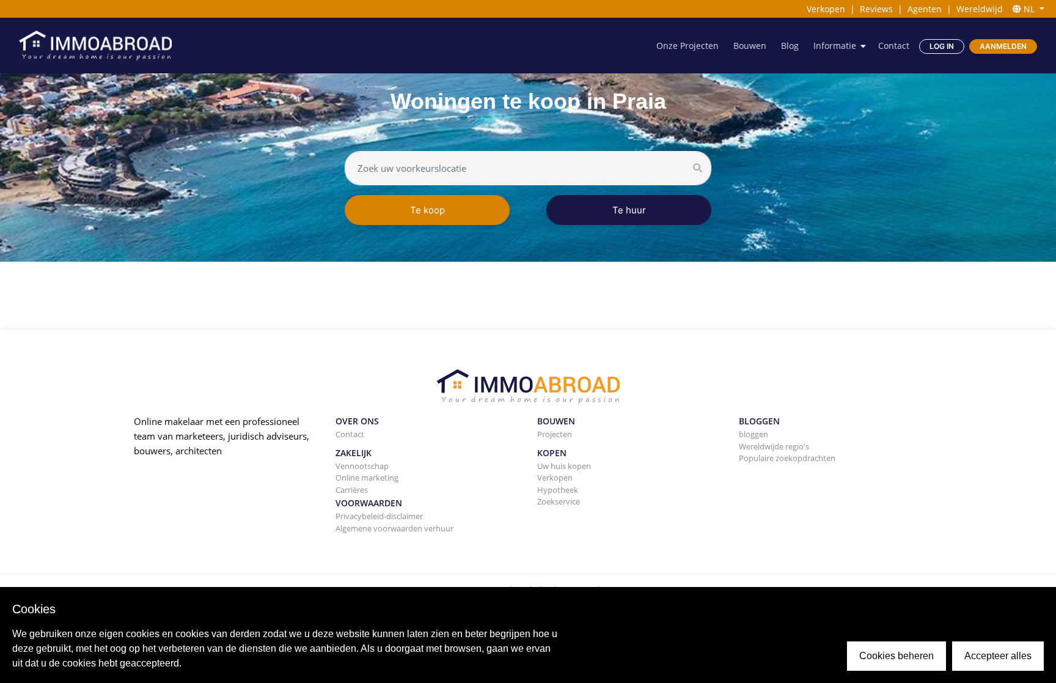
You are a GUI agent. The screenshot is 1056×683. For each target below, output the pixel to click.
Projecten (554, 434)
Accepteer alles (998, 656)
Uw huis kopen (564, 465)
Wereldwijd (979, 9)
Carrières (352, 489)
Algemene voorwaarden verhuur (394, 528)
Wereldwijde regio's (774, 446)
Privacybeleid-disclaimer (379, 516)
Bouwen (749, 45)
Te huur (629, 210)
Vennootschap (362, 465)
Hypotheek (557, 489)
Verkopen (826, 9)
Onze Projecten (687, 45)
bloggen (753, 434)
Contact (893, 45)
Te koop (427, 210)
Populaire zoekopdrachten (787, 457)
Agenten (925, 9)
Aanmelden (1003, 46)
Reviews (876, 9)
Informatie (834, 45)
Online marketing (367, 477)
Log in (942, 46)
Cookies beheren (896, 656)
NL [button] (1029, 9)
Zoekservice (558, 501)
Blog (790, 45)
